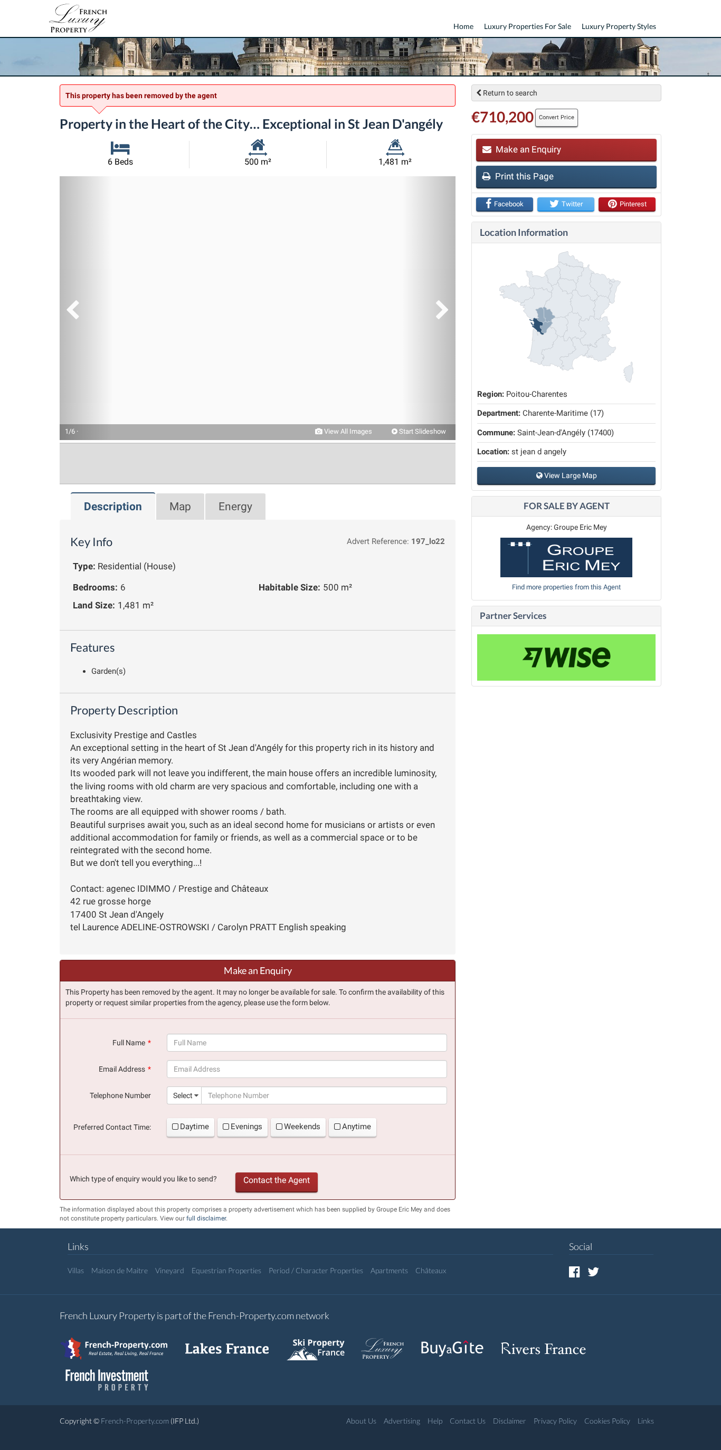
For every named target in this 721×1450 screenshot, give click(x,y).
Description (113, 506)
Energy (235, 506)
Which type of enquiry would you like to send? (143, 1179)
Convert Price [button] (556, 117)
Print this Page (523, 176)
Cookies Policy (607, 1420)
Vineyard (169, 1270)
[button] (86, 308)
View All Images (347, 431)
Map (180, 506)
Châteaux (430, 1270)
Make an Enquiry (527, 149)
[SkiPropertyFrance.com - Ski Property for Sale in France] (321, 1343)
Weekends (302, 1126)
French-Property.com (135, 1420)
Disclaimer (509, 1420)
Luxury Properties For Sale (527, 26)
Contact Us (468, 1420)
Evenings (246, 1126)
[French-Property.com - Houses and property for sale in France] (120, 1343)
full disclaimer (206, 1218)
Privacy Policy (555, 1420)
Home (463, 26)
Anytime (356, 1126)
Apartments (389, 1270)
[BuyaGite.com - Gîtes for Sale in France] (457, 1343)
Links (646, 1420)
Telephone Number (120, 1095)
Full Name (128, 1042)
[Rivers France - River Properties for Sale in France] (549, 1343)
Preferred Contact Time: (112, 1127)
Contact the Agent (276, 1180)
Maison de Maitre (119, 1270)
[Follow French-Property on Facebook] (574, 1271)
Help (435, 1420)
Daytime (194, 1126)
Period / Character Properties (316, 1270)
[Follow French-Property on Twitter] (593, 1271)
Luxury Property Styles (619, 26)
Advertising (402, 1420)
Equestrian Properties (226, 1270)
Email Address (122, 1069)
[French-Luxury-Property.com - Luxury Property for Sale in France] (387, 1343)
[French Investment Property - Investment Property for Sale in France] (112, 1374)
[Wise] (566, 657)
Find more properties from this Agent (566, 587)
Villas (76, 1270)
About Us (361, 1420)
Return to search (509, 93)
